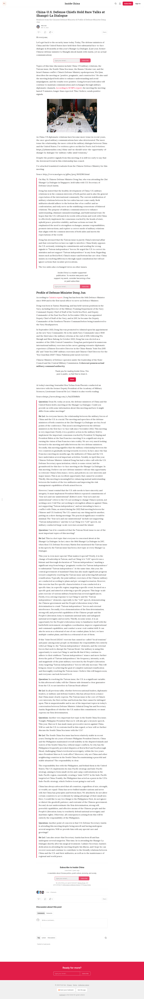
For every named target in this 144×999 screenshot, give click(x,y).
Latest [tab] (44, 938)
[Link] (33, 271)
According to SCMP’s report (69, 88)
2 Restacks (53, 892)
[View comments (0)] (45, 32)
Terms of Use (81, 883)
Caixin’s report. (56, 297)
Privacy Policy (87, 885)
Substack (62, 995)
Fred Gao (44, 25)
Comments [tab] (41, 913)
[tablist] (44, 913)
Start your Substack (67, 990)
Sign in (137, 4)
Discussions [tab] (51, 938)
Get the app (82, 990)
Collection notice (83, 985)
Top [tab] (39, 938)
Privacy (69, 985)
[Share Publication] (120, 3)
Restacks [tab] (49, 913)
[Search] (116, 3)
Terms (75, 985)
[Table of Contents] (2, 499)
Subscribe (127, 4)
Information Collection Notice (71, 885)
